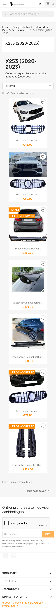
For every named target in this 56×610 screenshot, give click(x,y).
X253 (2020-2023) (22, 43)
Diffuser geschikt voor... (28, 248)
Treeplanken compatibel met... (28, 356)
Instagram (13, 555)
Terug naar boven (37, 491)
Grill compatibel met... (28, 140)
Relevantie (28, 86)
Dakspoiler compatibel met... (28, 302)
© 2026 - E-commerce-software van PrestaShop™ (22, 604)
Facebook (5, 555)
